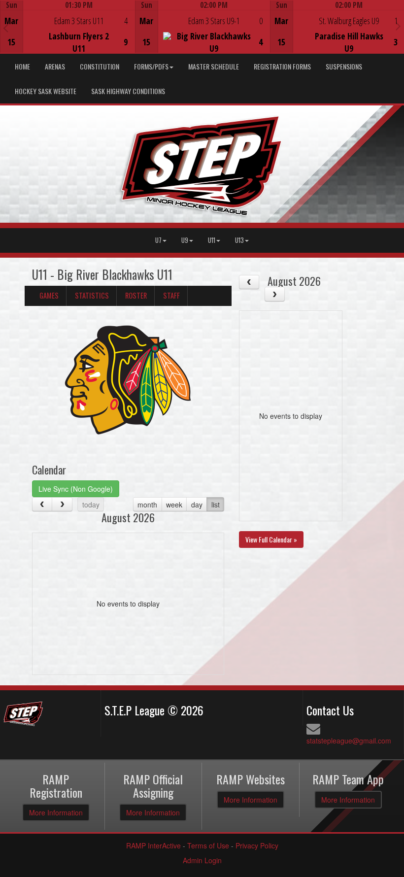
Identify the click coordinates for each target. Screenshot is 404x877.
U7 (158, 240)
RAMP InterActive (153, 845)
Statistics (92, 295)
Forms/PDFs (151, 66)
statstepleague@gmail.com (348, 740)
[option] (67, 26)
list (215, 504)
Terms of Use (208, 845)
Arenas (55, 66)
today (91, 504)
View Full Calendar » (271, 539)
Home (22, 66)
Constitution (99, 66)
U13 (239, 240)
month (147, 504)
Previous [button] (5, 27)
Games (49, 295)
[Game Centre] (68, 34)
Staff (171, 295)
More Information (56, 812)
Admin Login (202, 860)
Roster (136, 295)
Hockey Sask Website (45, 91)
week (174, 504)
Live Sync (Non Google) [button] (75, 489)
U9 (184, 240)
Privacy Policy (257, 845)
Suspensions (344, 66)
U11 (211, 240)
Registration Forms (282, 66)
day (196, 504)
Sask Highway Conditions (128, 91)
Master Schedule (213, 66)
